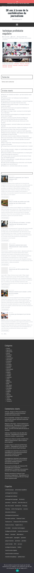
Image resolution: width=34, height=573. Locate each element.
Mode (7, 383)
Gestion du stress (9, 525)
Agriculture (9, 350)
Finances (8, 362)
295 (5, 334)
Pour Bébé (9, 388)
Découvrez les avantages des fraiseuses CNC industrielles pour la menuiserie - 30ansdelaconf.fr (16, 467)
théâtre (19, 547)
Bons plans (9, 355)
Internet (8, 370)
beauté (8, 353)
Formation (9, 364)
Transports (9, 401)
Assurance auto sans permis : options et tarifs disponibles (16, 131)
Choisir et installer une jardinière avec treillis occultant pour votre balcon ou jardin (19, 202)
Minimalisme (20, 534)
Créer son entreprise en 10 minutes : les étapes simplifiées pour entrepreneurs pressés (19, 223)
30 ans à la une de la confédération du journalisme (17, 13)
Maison (11, 200)
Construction (9, 358)
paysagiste (17, 537)
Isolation (8, 372)
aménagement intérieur (11, 496)
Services (8, 394)
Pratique (8, 390)
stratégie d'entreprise (10, 547)
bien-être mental (9, 505)
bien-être (14, 502)
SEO (15, 544)
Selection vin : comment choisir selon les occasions (15, 165)
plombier (24, 540)
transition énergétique (10, 556)
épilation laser (21, 556)
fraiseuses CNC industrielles (20, 521)
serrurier (20, 544)
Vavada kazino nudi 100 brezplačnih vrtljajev (19, 269)
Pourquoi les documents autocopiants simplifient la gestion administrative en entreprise (16, 454)
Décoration (9, 359)
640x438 (16, 63)
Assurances (9, 351)
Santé (7, 393)
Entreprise (9, 361)
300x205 (27, 63)
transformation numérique (12, 553)
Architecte (21, 499)
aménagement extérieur (11, 493)
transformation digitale (11, 550)
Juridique (8, 374)
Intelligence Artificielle (10, 531)
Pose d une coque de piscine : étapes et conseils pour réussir (17, 127)
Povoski (13, 36)
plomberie (17, 540)
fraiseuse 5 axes (21, 518)
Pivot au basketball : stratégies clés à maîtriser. (16, 417)
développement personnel (11, 515)
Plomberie (9, 386)
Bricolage (24, 505)
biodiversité (18, 505)
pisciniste (23, 537)
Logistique (9, 377)
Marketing (8, 382)
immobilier (8, 528)
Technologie (9, 396)
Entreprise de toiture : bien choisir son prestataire (14, 129)
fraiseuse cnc (8, 521)
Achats (8, 348)
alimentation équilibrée (21, 489)
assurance (8, 502)
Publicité (8, 391)
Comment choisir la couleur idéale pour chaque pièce (15, 136)
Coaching (8, 356)
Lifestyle (8, 375)
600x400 (26, 65)
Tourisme (11, 290)
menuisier (12, 534)
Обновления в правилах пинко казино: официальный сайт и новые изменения (18, 245)
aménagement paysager (11, 499)
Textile (8, 398)
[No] (32, 568)
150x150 (22, 63)
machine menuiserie (23, 531)
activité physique (9, 489)
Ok (17, 570)
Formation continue (10, 518)
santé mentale (9, 544)
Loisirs (8, 378)
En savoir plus (5, 197)
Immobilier (9, 366)
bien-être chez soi (22, 502)
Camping (7, 509)
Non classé (12, 243)
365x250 (10, 67)
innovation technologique (18, 528)
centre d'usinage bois (16, 509)
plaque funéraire (9, 540)
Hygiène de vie (19, 525)
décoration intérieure (10, 512)
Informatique (9, 369)
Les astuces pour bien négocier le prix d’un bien (19, 314)
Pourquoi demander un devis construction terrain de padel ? (17, 137)
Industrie (8, 367)
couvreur (25, 509)
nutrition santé (9, 537)
